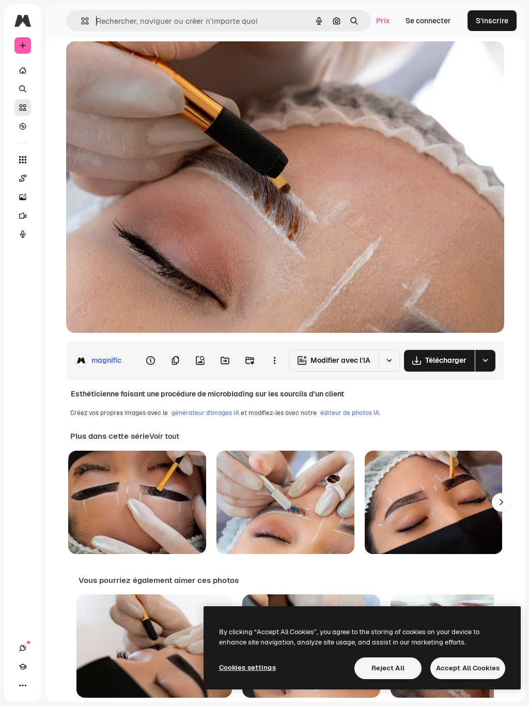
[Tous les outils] (22, 159)
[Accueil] (22, 70)
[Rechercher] (22, 89)
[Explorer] (22, 126)
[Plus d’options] (274, 360)
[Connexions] (22, 648)
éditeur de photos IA (349, 413)
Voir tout (164, 436)
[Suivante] (501, 502)
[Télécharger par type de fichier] (485, 361)
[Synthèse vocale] (22, 234)
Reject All (387, 668)
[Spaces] (22, 178)
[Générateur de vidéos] (22, 215)
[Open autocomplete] (81, 21)
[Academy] (22, 666)
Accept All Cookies (468, 668)
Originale (134, 61)
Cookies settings (247, 667)
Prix (383, 20)
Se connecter (428, 20)
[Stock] (22, 107)
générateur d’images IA (205, 413)
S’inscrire (492, 20)
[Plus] (22, 685)
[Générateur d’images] (22, 197)
